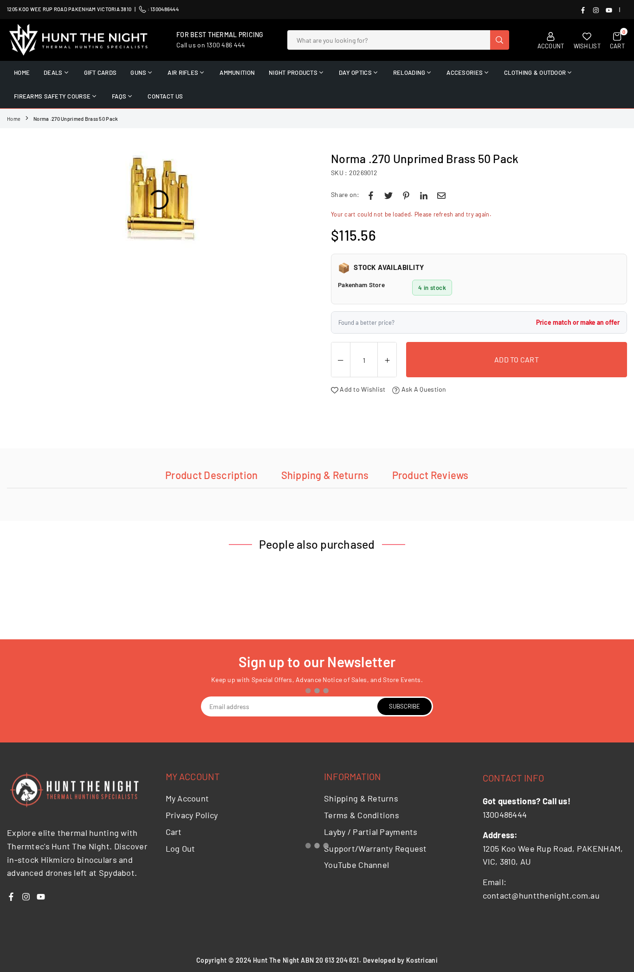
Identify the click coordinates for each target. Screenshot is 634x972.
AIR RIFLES (183, 72)
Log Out (180, 848)
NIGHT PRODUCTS (293, 72)
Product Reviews (430, 475)
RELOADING (409, 72)
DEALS (53, 72)
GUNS (138, 72)
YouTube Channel (356, 865)
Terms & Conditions (361, 815)
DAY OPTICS (355, 72)
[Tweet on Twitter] (388, 195)
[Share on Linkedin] (424, 195)
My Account (187, 798)
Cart (174, 832)
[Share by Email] (441, 195)
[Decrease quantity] (340, 360)
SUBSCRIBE (404, 706)
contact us (165, 96)
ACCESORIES (464, 72)
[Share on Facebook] (371, 195)
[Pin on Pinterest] (406, 195)
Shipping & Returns (325, 475)
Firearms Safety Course (52, 96)
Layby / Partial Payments (371, 832)
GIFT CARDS (100, 72)
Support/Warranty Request (375, 848)
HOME (22, 72)
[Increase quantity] (387, 360)
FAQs (119, 96)
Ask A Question (423, 389)
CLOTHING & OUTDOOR (535, 72)
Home (13, 119)
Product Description (211, 475)
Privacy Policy (192, 815)
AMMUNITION (237, 72)
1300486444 (164, 9)
